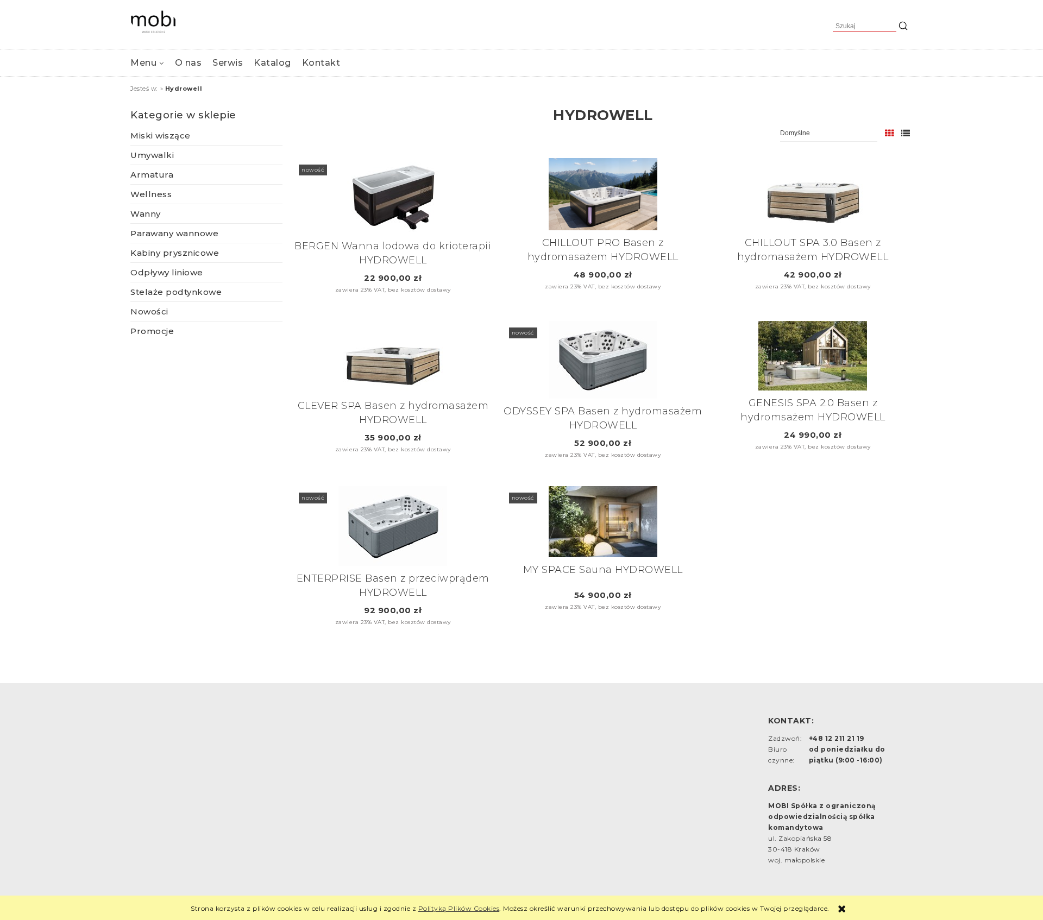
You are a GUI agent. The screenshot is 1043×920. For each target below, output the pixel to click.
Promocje (152, 331)
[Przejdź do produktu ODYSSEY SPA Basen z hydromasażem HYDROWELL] (603, 360)
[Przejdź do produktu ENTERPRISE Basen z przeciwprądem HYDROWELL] (393, 526)
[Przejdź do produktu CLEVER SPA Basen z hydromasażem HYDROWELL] (393, 357)
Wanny (145, 214)
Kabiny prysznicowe (174, 253)
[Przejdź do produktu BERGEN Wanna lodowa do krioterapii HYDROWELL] (393, 196)
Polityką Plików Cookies (459, 908)
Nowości (149, 311)
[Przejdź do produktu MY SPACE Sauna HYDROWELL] (603, 521)
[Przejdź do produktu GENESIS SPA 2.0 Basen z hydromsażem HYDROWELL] (813, 355)
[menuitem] (147, 63)
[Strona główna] (153, 21)
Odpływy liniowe (166, 272)
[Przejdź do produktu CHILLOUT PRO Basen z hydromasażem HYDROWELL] (603, 194)
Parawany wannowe (174, 233)
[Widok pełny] (905, 133)
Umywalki (152, 155)
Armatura (151, 174)
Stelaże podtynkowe (176, 292)
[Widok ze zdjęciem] (889, 133)
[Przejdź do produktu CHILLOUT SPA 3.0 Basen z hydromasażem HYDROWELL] (813, 194)
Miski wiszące (160, 135)
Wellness (151, 194)
